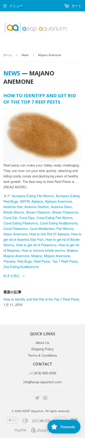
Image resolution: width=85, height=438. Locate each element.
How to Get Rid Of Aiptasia (49, 233)
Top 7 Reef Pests (65, 261)
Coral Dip (10, 217)
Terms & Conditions (42, 355)
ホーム (7, 55)
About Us (42, 342)
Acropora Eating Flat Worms (33, 195)
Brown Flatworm (38, 212)
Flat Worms (65, 228)
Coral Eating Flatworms (20, 223)
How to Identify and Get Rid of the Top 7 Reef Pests (39, 98)
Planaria (9, 261)
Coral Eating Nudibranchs (59, 223)
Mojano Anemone (57, 255)
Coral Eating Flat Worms (54, 217)
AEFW (24, 201)
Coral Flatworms (15, 228)
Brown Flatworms (65, 212)
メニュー (16, 5)
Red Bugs (24, 261)
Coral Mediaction (42, 228)
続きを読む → (14, 275)
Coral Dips (27, 217)
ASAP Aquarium (33, 411)
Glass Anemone (15, 233)
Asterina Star (12, 206)
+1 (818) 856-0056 (42, 373)
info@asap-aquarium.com (42, 381)
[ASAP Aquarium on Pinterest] (45, 398)
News (25, 55)
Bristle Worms (13, 212)
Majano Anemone (16, 255)
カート (76, 5)
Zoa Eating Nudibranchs (21, 266)
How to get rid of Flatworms (36, 244)
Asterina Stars (61, 206)
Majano (72, 250)
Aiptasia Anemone (58, 201)
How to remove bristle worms (43, 250)
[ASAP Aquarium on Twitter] (37, 398)
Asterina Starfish (36, 206)
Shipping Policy (42, 348)
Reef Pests (42, 261)
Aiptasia (37, 201)
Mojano (36, 255)
